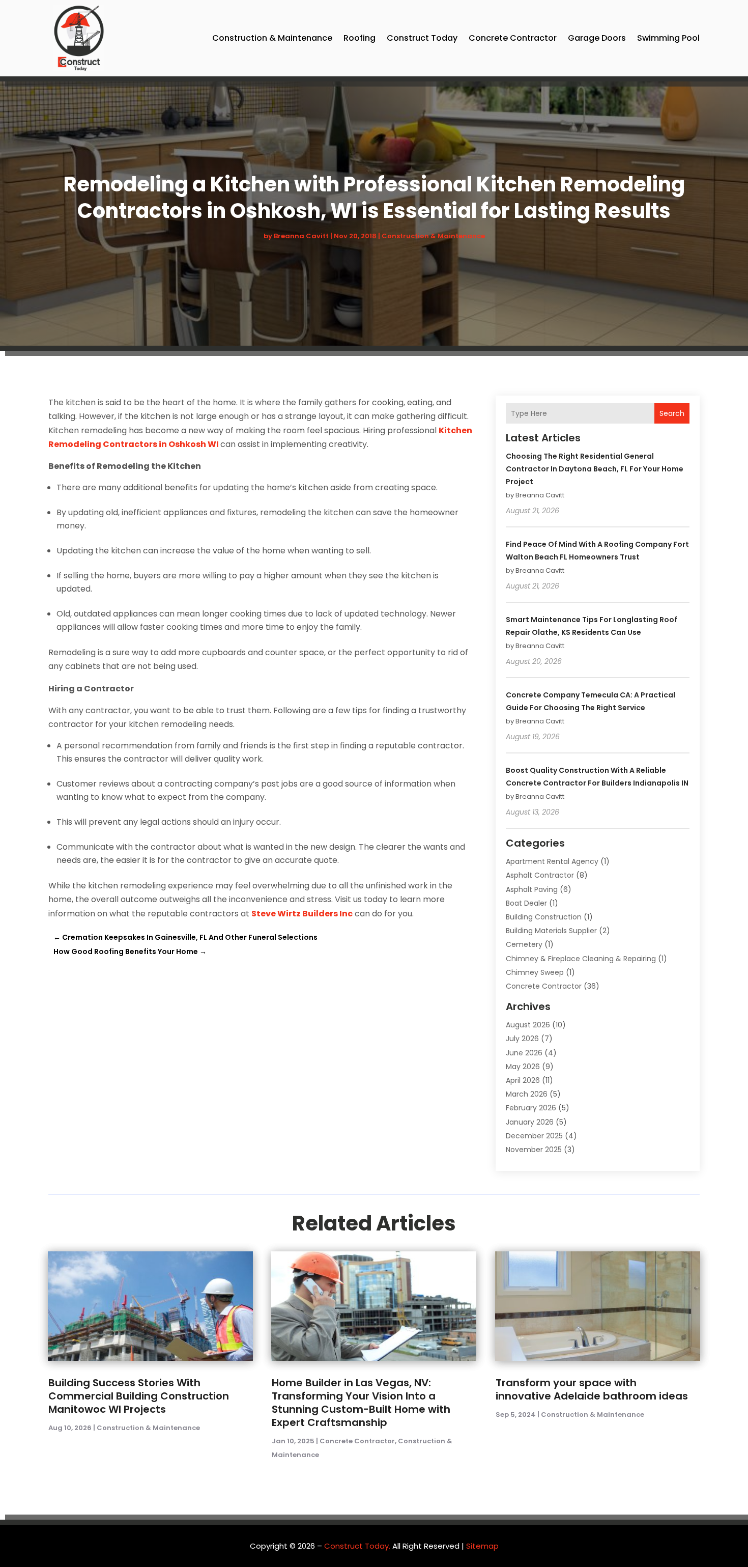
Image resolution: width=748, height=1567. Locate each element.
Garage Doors (597, 38)
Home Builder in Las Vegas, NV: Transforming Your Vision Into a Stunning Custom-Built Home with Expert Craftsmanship (361, 1403)
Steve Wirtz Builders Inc (302, 913)
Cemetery (524, 944)
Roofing (359, 38)
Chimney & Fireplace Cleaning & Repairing (581, 959)
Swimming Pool (668, 38)
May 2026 (523, 1066)
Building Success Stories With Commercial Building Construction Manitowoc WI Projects (138, 1396)
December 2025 (534, 1136)
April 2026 (523, 1080)
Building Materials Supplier (551, 931)
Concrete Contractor (513, 38)
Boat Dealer (526, 903)
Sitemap (482, 1546)
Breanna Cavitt (301, 236)
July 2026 (522, 1038)
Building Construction (544, 917)
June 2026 (524, 1053)
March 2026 (527, 1094)
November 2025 (534, 1149)
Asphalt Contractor (540, 875)
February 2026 (531, 1108)
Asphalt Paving (532, 889)
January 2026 (530, 1122)
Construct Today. (357, 1546)
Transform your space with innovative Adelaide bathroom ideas (592, 1389)
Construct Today (422, 38)
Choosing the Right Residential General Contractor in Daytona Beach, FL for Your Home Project (594, 469)
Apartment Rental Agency (552, 861)
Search (671, 413)
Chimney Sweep (535, 972)
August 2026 (528, 1025)
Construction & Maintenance (272, 38)
